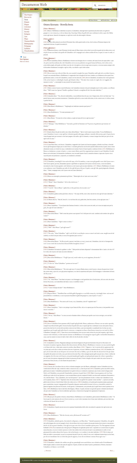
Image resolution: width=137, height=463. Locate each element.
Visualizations (29, 51)
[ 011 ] (45, 118)
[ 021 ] (45, 194)
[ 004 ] (45, 60)
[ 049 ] (49, 389)
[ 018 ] (45, 176)
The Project (28, 15)
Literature (27, 27)
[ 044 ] (45, 366)
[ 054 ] (51, 427)
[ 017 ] (95, 166)
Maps (26, 39)
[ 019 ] (45, 182)
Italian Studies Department (46, 460)
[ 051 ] (45, 407)
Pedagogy (27, 46)
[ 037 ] (45, 307)
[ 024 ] (45, 213)
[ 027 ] (45, 233)
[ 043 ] (102, 349)
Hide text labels (24, 61)
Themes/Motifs (29, 41)
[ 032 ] (45, 269)
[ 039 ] (45, 323)
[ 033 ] (45, 279)
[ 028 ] (45, 241)
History (26, 29)
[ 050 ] (45, 397)
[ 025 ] (45, 221)
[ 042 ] (83, 347)
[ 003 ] (45, 50)
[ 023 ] (45, 205)
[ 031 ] (45, 263)
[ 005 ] (45, 73)
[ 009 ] (45, 106)
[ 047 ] (58, 380)
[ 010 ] (45, 112)
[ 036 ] (45, 301)
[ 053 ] (45, 421)
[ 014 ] (45, 144)
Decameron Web (35, 5)
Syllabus (27, 48)
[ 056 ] (45, 442)
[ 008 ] (45, 96)
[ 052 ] (45, 415)
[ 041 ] (45, 343)
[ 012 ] (45, 124)
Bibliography (28, 44)
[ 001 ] (45, 30)
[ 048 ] (79, 382)
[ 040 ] (58, 332)
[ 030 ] (45, 257)
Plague (26, 24)
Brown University (68, 460)
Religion (27, 34)
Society (26, 32)
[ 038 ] (45, 315)
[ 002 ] (45, 42)
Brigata (26, 22)
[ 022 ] (45, 199)
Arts (25, 36)
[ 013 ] (45, 132)
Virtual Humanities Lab (58, 460)
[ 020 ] (45, 188)
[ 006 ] (84, 77)
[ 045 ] (92, 368)
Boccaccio (27, 17)
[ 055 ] (101, 432)
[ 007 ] (45, 88)
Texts (26, 20)
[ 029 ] (45, 249)
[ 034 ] (45, 287)
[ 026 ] (45, 227)
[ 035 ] (45, 293)
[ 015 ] (104, 149)
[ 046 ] (89, 373)
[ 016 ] (45, 161)
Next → (112, 450)
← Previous (47, 450)
